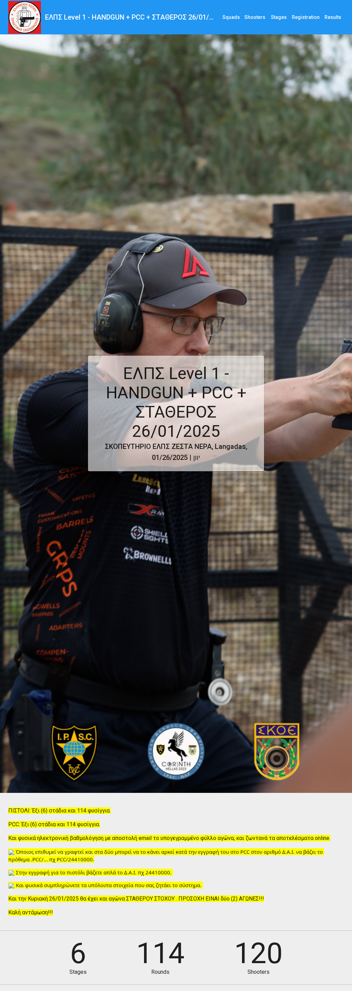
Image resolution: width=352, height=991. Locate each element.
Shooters (254, 17)
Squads (231, 17)
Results (332, 17)
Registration (306, 17)
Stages (279, 17)
